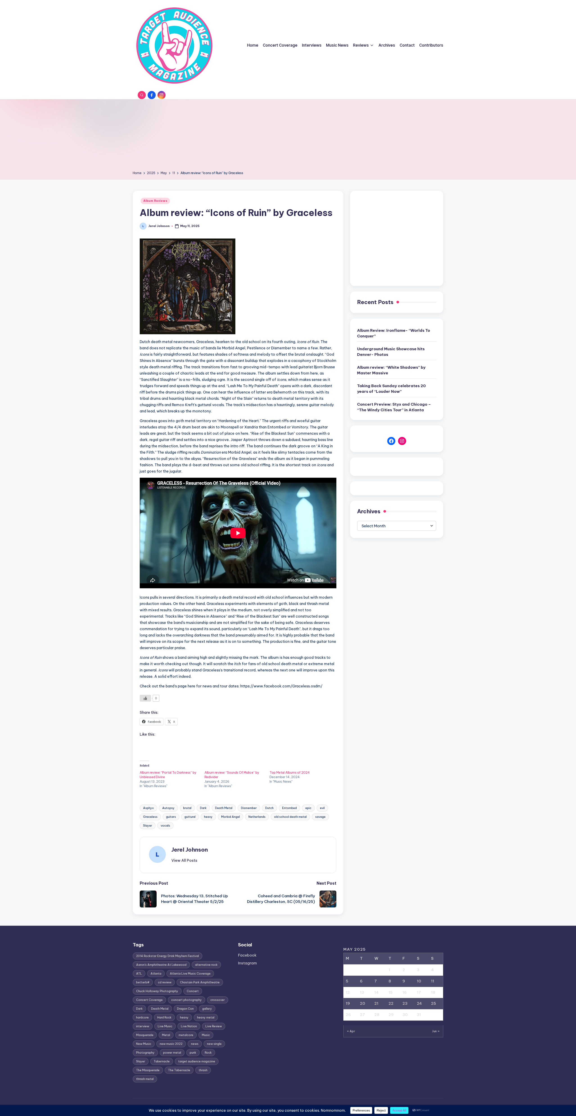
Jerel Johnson (189, 849)
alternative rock (206, 964)
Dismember (249, 808)
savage (320, 816)
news (194, 1044)
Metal (166, 1035)
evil (322, 808)
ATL (139, 973)
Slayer (147, 825)
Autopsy (168, 808)
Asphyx (148, 808)
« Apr (351, 1031)
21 (376, 1003)
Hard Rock (164, 1017)
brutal (187, 808)
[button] (184, 860)
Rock (208, 1052)
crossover (217, 1000)
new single (214, 1044)
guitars (171, 816)
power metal (172, 1052)
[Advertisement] (288, 136)
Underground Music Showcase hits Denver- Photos (391, 351)
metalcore (186, 1035)
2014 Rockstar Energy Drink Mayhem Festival (167, 956)
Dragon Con (185, 1008)
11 (432, 981)
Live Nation (189, 1026)
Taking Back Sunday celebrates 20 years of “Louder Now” (391, 388)
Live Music (165, 1026)
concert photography (186, 1000)
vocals (165, 825)
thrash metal (145, 1079)
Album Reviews (155, 200)
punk (193, 1052)
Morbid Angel (230, 816)
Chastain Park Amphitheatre (200, 982)
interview (142, 1026)
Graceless (150, 816)
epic (308, 808)
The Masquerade (148, 1070)
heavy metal (205, 1017)
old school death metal (290, 816)
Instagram (247, 963)
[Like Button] (145, 698)
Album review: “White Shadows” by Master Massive (391, 370)
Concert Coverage (149, 1000)
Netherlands (257, 816)
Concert (193, 991)
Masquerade (144, 1035)
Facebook (247, 955)
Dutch (269, 808)
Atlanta (156, 973)
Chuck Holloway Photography (157, 991)
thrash (203, 1070)
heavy (208, 816)
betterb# (142, 982)
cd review (164, 982)
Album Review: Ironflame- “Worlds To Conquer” (393, 333)
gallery (207, 1008)
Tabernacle (162, 1061)
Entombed (289, 808)
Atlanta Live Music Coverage (190, 973)
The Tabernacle (179, 1070)
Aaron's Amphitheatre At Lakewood (161, 964)
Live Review (213, 1026)
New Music (143, 1044)
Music (206, 1035)
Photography (145, 1052)
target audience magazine (196, 1061)
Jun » (436, 1031)
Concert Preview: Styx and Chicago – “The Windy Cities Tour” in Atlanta (394, 407)
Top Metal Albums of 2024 (290, 773)
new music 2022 (171, 1044)
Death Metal (223, 808)
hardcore (142, 1017)
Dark (203, 808)
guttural (190, 816)
